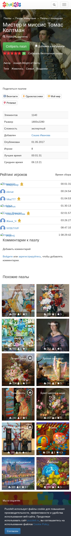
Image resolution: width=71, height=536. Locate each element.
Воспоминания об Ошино (18, 429)
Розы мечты (18, 392)
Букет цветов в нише (53, 392)
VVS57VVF (12, 228)
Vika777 (11, 199)
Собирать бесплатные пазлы (45, 53)
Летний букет (18, 358)
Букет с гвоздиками (53, 289)
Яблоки (53, 427)
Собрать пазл (16, 46)
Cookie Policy (41, 524)
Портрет (53, 323)
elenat (9, 191)
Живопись (17, 68)
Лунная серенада (52, 358)
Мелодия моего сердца (18, 291)
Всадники (42, 68)
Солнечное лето (18, 323)
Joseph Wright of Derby (26, 63)
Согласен (12, 531)
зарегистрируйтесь (30, 256)
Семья (30, 68)
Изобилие (53, 462)
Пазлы (7, 18)
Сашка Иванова (40, 135)
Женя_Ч (11, 221)
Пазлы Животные (25, 18)
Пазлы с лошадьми (51, 18)
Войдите (8, 256)
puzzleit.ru (33, 520)
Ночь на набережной (18, 462)
